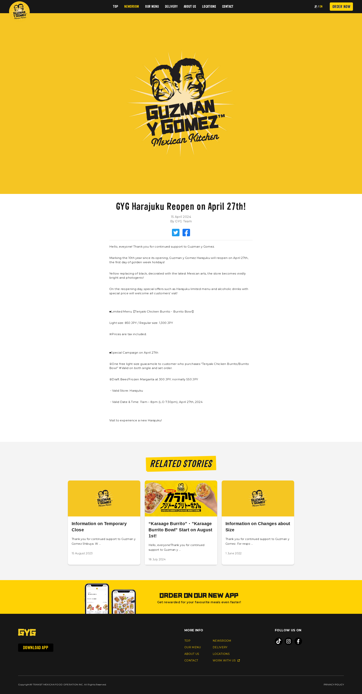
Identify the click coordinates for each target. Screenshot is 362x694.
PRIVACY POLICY (334, 684)
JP (315, 6)
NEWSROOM (131, 6)
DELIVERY (171, 6)
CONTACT (227, 6)
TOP (115, 6)
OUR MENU (152, 6)
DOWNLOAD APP (35, 647)
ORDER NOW (341, 6)
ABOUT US (190, 6)
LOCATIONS (209, 6)
